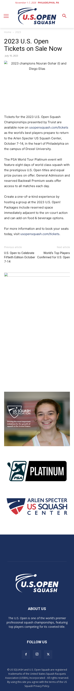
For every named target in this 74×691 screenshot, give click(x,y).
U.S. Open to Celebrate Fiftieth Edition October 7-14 (19, 257)
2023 (18, 32)
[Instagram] (37, 654)
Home (7, 32)
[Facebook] (26, 654)
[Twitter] (48, 654)
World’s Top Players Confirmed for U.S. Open (53, 255)
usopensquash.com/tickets (48, 127)
